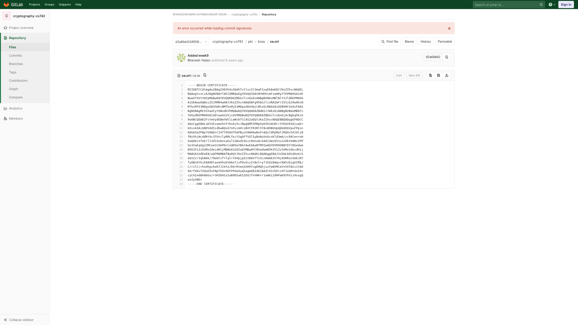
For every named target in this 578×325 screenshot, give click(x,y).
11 (181, 128)
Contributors (18, 80)
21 (181, 171)
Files (12, 47)
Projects (34, 4)
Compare (16, 97)
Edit (399, 75)
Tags (12, 72)
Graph (13, 89)
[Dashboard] (13, 4)
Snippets (65, 4)
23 (181, 179)
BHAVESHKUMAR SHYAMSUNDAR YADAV (200, 14)
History (426, 41)
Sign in (566, 4)
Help (78, 4)
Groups (49, 4)
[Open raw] (438, 75)
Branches (16, 64)
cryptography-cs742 (227, 41)
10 (181, 123)
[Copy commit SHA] (447, 57)
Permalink (445, 41)
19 (181, 162)
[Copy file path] (205, 75)
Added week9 (198, 55)
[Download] (447, 75)
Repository (269, 14)
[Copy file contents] (430, 75)
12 (181, 132)
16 (181, 149)
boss (261, 41)
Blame (409, 41)
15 (181, 145)
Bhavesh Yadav (199, 60)
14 (181, 141)
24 (181, 184)
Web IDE (414, 75)
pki (250, 41)
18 (181, 158)
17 (181, 154)
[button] (24, 319)
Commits (15, 55)
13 (181, 136)
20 (181, 166)
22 (181, 175)
